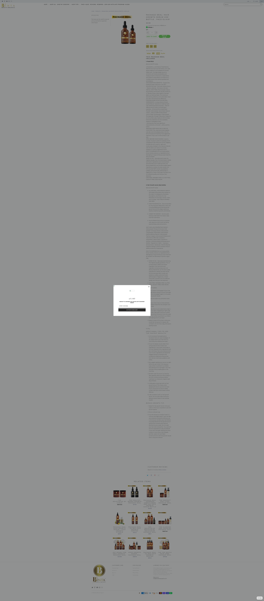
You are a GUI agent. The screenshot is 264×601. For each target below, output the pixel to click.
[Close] (149, 286)
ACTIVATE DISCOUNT (132, 310)
